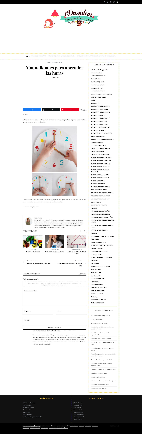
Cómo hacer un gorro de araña (99, 373)
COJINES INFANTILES (98, 85)
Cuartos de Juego (27, 405)
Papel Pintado (77, 407)
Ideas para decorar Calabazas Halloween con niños (102, 343)
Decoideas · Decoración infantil (31, 426)
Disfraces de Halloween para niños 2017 (101, 360)
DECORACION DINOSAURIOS (100, 112)
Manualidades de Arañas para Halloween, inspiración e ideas (101, 334)
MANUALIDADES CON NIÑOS (54, 62)
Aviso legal (88, 426)
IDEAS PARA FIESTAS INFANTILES (102, 193)
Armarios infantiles (96, 73)
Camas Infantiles (95, 79)
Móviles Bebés (95, 239)
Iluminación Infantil (78, 417)
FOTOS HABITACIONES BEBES (100, 155)
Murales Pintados (77, 403)
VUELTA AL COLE (97, 294)
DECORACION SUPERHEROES (100, 127)
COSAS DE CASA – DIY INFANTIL (101, 94)
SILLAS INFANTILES (97, 278)
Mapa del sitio (44, 428)
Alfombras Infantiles (78, 414)
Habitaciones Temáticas (29, 403)
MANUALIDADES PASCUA (99, 230)
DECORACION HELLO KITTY (100, 118)
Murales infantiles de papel (98, 242)
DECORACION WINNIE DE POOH (101, 133)
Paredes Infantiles (27, 414)
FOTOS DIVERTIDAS (97, 151)
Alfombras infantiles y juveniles (99, 70)
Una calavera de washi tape (98, 377)
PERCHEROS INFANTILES (99, 251)
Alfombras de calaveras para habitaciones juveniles (104, 381)
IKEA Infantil (26, 412)
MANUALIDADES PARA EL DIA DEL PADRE (102, 226)
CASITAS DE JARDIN (97, 82)
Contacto (81, 426)
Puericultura (94, 260)
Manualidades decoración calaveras (100, 384)
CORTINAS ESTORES (97, 91)
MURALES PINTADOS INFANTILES (102, 245)
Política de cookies (35, 428)
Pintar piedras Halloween (97, 319)
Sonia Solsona (55, 77)
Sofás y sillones (95, 282)
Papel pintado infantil (97, 248)
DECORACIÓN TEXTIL (98, 130)
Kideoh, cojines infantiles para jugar (38, 262)
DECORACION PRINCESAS (99, 124)
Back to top (113, 426)
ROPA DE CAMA (96, 269)
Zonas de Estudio (27, 410)
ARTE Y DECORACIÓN (98, 76)
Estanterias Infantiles (97, 142)
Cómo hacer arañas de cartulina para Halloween (103, 369)
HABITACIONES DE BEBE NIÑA (101, 161)
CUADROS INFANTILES (98, 97)
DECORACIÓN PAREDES (99, 121)
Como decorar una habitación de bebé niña (70, 263)
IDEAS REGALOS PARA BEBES (100, 196)
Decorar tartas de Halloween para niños (101, 338)
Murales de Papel (77, 405)
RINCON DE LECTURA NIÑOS (100, 266)
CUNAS (93, 100)
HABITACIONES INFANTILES (100, 167)
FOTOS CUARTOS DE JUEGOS (100, 148)
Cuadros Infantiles (78, 412)
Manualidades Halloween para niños (100, 315)
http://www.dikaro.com (42, 337)
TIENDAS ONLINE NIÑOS (99, 288)
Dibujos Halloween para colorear (99, 323)
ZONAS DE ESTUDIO (97, 303)
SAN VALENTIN (96, 276)
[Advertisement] (71, 39)
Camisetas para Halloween (54, 252)
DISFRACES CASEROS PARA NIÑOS (102, 139)
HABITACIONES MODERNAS (100, 178)
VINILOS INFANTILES (98, 291)
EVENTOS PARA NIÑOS (98, 145)
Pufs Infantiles (95, 263)
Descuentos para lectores (98, 136)
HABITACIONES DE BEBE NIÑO (101, 164)
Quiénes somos (74, 426)
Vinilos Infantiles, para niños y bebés (32, 417)
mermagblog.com (33, 207)
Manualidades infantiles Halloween (100, 214)
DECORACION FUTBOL (98, 115)
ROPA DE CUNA (96, 272)
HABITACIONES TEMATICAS (100, 187)
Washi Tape (94, 297)
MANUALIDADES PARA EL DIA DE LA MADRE (103, 221)
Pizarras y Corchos (96, 254)
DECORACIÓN (95, 103)
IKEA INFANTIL (96, 202)
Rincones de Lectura (28, 407)
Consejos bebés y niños (97, 88)
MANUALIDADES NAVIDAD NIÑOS (102, 217)
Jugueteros (94, 208)
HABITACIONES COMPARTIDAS (101, 158)
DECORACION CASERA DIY (100, 109)
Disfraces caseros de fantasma (98, 388)
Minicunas (94, 233)
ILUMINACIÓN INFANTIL (99, 205)
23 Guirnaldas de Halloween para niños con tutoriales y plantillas (102, 328)
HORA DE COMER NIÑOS (99, 190)
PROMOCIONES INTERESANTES (101, 257)
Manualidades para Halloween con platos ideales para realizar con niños (103, 355)
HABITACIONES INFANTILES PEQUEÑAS (100, 171)
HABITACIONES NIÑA (98, 181)
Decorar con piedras (33, 252)
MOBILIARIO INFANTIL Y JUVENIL (102, 236)
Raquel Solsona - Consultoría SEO (58, 428)
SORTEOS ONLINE (97, 285)
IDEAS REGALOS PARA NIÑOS (100, 199)
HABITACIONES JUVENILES (100, 175)
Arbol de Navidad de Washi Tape (76, 253)
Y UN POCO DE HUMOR (98, 300)
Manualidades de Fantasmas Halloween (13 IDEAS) (102, 349)
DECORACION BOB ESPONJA (100, 106)
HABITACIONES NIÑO (98, 184)
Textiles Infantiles (78, 419)
